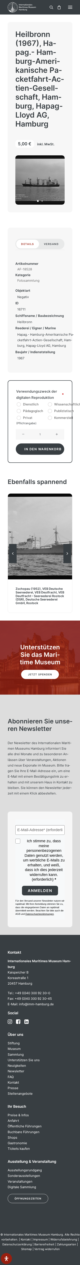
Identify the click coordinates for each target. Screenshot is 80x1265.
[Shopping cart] (57, 7)
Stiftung (14, 1043)
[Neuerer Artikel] (67, 563)
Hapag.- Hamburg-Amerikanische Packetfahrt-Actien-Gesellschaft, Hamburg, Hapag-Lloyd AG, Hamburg (45, 340)
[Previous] (13, 563)
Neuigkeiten (17, 1066)
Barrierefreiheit (44, 1244)
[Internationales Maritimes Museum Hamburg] (29, 7)
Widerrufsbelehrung (63, 1239)
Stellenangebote (20, 1094)
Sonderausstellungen (24, 1176)
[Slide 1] (38, 201)
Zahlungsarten (66, 1244)
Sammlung (16, 1054)
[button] (70, 7)
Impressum (40, 1239)
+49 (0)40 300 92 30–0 (32, 993)
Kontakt (13, 1082)
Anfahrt (13, 1121)
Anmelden (40, 890)
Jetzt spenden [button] (40, 674)
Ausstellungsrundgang (25, 1170)
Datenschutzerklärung (17, 1244)
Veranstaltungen (20, 1181)
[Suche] (49, 7)
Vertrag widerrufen (47, 1249)
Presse (13, 1088)
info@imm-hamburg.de (36, 1004)
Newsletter (16, 1071)
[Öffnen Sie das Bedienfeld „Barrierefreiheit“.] (6, 1258)
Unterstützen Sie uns (24, 1060)
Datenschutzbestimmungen (39, 914)
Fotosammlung (28, 280)
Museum (14, 1049)
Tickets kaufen (19, 1149)
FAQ (11, 1077)
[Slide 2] (42, 201)
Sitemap (26, 1249)
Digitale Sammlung (22, 1187)
